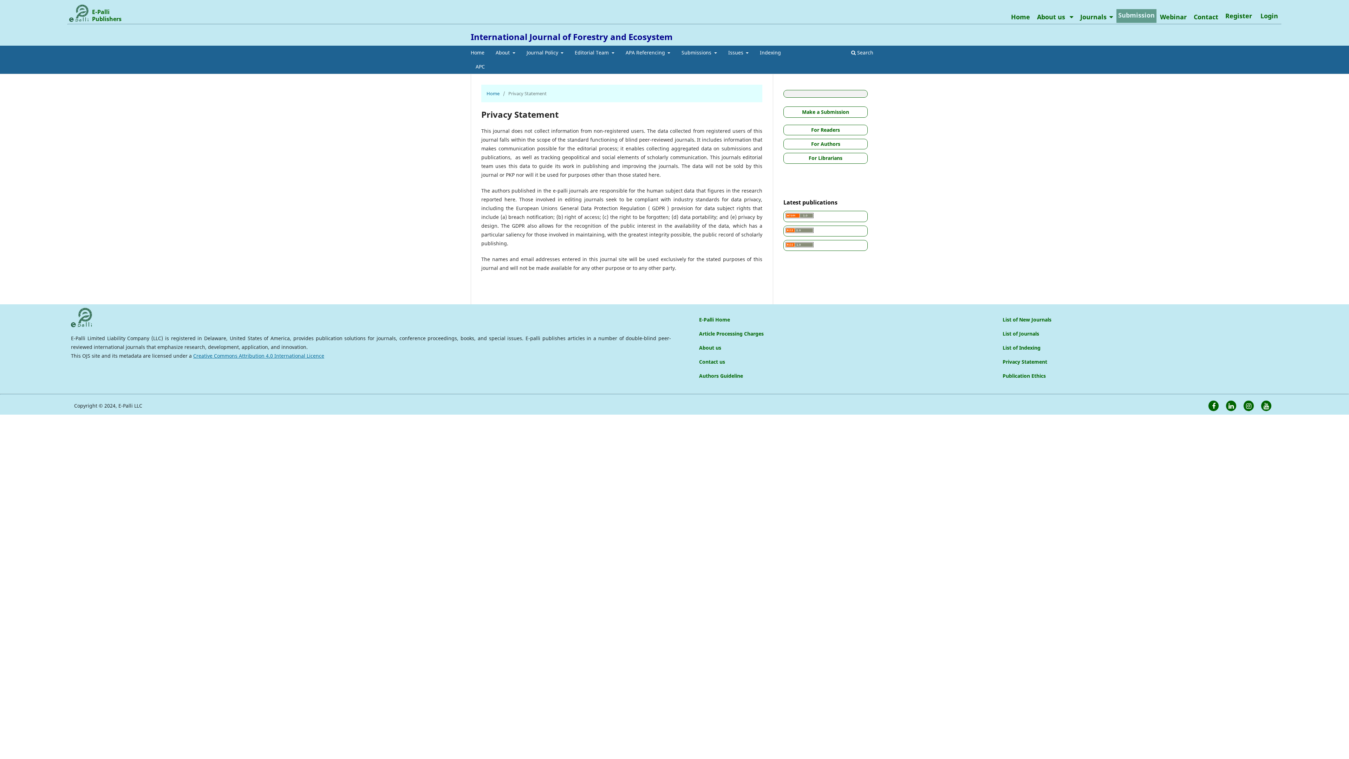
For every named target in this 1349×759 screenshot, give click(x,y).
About (503, 52)
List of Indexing (1022, 347)
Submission (1136, 15)
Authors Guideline (721, 375)
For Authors (825, 144)
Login (1269, 16)
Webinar (1173, 17)
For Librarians (825, 158)
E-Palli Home (714, 319)
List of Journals (1021, 333)
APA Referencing (646, 52)
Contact (1206, 17)
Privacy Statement (1025, 361)
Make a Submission (825, 112)
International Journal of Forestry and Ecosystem (572, 37)
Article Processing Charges (731, 333)
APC (480, 66)
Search (864, 52)
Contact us (712, 361)
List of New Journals (1027, 319)
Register (1238, 16)
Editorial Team (592, 52)
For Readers (825, 129)
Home (477, 52)
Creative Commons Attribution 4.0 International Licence (258, 355)
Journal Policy (543, 52)
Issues (736, 52)
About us (1052, 17)
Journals (1093, 17)
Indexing (770, 52)
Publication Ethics (1024, 375)
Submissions (697, 52)
